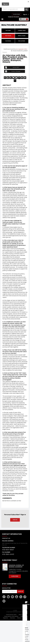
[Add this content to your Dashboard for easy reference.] (13, 77)
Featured (8, 30)
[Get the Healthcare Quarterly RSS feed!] (11, 77)
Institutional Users (11, 614)
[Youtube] (16, 596)
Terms (19, 618)
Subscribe (16, 14)
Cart (24, 19)
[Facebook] (4, 596)
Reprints (5, 618)
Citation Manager (15, 71)
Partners (12, 618)
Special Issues (21, 35)
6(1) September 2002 (21, 49)
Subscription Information (11, 616)
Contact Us (6, 538)
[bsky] (8, 596)
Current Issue (21, 30)
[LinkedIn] (12, 596)
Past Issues (8, 35)
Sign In (15, 519)
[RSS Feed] (20, 596)
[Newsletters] (4, 601)
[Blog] (24, 597)
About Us (21, 614)
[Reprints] (5, 77)
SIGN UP (20, 591)
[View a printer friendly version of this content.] (8, 77)
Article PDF (16, 67)
